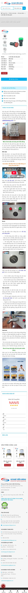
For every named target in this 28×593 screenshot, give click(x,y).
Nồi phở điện (21, 13)
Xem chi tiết (7, 465)
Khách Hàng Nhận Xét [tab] (8, 393)
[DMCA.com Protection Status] (4, 505)
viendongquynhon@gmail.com (8, 551)
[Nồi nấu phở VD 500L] (7, 453)
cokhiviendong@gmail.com (7, 580)
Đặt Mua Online (14, 79)
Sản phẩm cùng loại (9, 445)
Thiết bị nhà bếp (12, 13)
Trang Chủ (4, 13)
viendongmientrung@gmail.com (8, 565)
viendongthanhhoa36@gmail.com (8, 540)
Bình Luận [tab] (5, 435)
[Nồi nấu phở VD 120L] (20, 453)
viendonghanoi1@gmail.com (9, 525)
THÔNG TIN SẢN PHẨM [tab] (7, 107)
